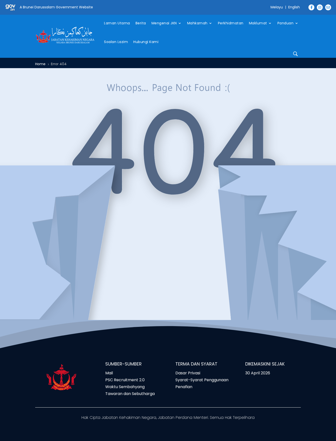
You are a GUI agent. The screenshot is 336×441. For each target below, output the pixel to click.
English (294, 7)
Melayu (277, 7)
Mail (109, 373)
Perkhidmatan (231, 23)
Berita (141, 23)
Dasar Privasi (187, 373)
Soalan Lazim (116, 41)
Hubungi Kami (145, 41)
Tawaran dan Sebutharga (130, 393)
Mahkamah (197, 23)
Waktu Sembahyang (125, 387)
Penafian (183, 387)
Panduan (285, 23)
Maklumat (258, 23)
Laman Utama (117, 23)
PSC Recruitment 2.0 (125, 380)
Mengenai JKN (164, 23)
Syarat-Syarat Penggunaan (202, 380)
